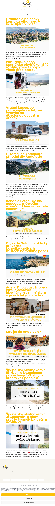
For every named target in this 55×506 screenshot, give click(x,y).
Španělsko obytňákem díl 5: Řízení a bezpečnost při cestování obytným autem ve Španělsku (27, 374)
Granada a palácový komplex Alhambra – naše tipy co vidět (23, 21)
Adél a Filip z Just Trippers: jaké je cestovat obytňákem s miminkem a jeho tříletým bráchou (27, 291)
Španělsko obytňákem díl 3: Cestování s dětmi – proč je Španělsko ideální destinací (27, 418)
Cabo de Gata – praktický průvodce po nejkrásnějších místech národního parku (27, 247)
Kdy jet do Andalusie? (23, 331)
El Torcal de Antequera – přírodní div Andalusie (26, 155)
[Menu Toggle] (27, 14)
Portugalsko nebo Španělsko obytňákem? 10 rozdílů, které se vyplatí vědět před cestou (27, 66)
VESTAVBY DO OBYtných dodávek (12, 477)
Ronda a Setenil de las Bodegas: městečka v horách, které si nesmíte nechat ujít (27, 205)
